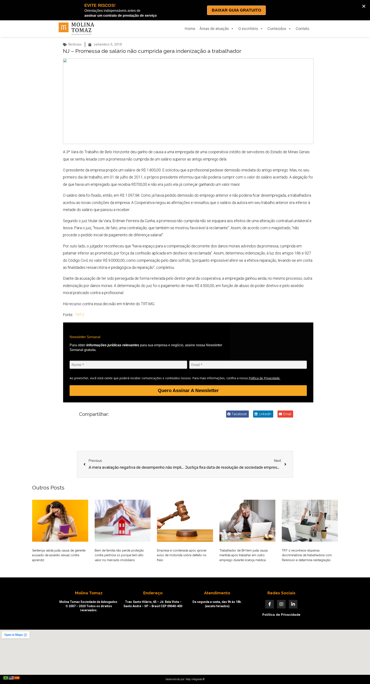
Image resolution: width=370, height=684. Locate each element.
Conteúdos (276, 28)
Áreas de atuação (214, 28)
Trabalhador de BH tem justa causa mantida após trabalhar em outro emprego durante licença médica (243, 555)
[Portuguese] (6, 677)
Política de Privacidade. (264, 378)
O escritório (248, 28)
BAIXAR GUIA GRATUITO (236, 10)
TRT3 (79, 314)
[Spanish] (17, 677)
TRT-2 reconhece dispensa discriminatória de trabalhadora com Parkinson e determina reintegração (307, 555)
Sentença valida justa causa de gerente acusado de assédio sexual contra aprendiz (58, 555)
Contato (302, 28)
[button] (237, 414)
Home (190, 28)
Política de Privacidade (281, 615)
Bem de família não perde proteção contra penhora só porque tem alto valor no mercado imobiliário (119, 555)
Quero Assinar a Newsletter (188, 390)
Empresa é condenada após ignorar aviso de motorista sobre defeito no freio (182, 555)
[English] (11, 677)
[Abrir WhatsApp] (359, 673)
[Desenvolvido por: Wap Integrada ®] (185, 679)
